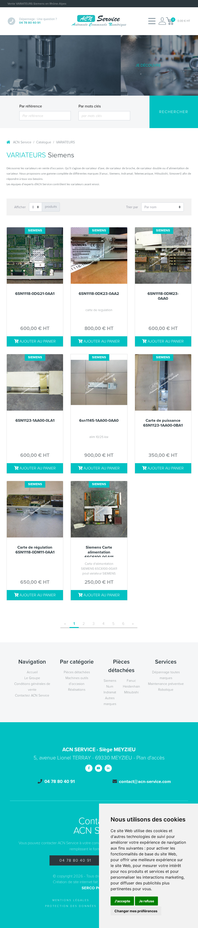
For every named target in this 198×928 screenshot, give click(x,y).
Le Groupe (32, 678)
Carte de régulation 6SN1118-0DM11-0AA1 (35, 550)
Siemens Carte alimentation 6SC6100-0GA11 (99, 551)
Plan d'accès (150, 758)
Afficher (20, 207)
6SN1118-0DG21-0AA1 (35, 293)
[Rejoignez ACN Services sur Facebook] (88, 768)
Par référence (30, 106)
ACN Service (21, 142)
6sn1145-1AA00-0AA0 (99, 420)
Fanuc (131, 681)
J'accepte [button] (122, 901)
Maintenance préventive (166, 684)
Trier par (132, 207)
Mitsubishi (131, 692)
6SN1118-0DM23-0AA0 (163, 296)
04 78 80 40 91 (75, 860)
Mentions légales (70, 900)
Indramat (110, 692)
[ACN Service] (99, 21)
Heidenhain (131, 686)
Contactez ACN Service (32, 695)
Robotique (165, 690)
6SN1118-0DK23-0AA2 (99, 293)
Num (109, 686)
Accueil (32, 672)
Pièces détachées (77, 672)
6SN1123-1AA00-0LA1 (35, 420)
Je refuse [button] (146, 901)
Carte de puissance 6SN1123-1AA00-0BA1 (163, 423)
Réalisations (76, 690)
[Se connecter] (162, 21)
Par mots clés (89, 106)
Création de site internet (72, 882)
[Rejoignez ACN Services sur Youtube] (98, 768)
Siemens (110, 681)
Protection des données (71, 906)
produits (51, 207)
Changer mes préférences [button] (135, 911)
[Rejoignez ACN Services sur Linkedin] (108, 768)
